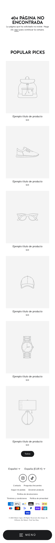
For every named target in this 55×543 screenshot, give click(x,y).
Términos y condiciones (17, 498)
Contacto (17, 486)
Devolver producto (36, 490)
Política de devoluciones (27, 494)
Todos (28, 454)
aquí (16, 30)
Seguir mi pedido (18, 490)
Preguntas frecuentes (33, 486)
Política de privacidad (39, 498)
